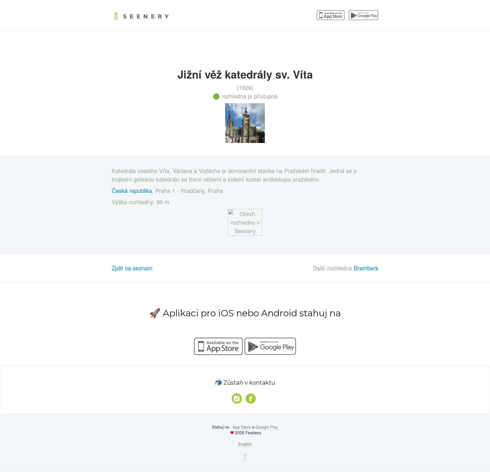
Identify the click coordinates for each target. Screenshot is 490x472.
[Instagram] (237, 398)
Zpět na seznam (132, 268)
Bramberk (366, 268)
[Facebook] (251, 398)
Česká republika (132, 190)
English (245, 444)
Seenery (147, 16)
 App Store (240, 427)
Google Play (266, 427)
